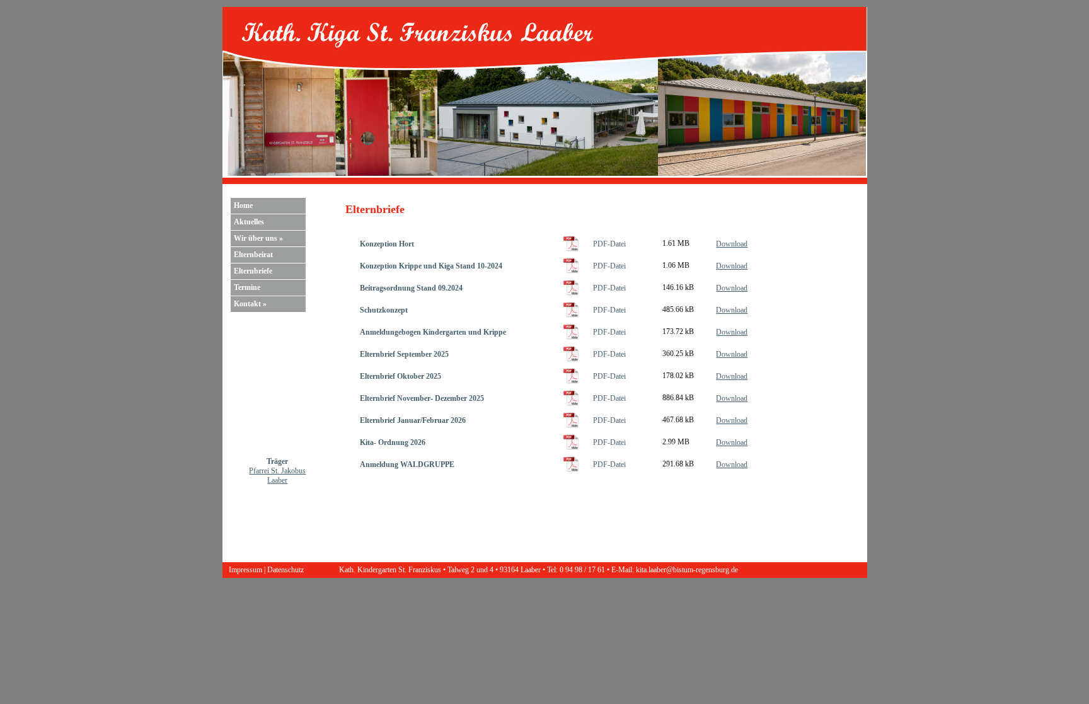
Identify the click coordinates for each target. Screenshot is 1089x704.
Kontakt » (250, 303)
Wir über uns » (258, 238)
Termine (247, 287)
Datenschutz (285, 569)
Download (731, 243)
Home (243, 205)
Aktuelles (249, 221)
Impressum (245, 569)
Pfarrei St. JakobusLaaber (277, 475)
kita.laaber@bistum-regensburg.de (687, 569)
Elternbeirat (253, 254)
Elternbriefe (253, 271)
